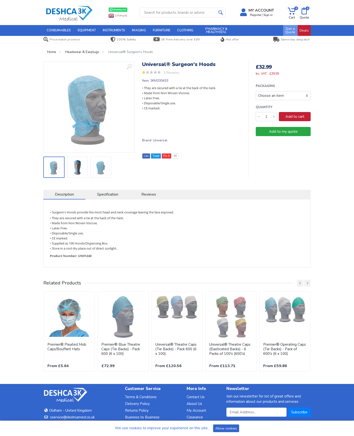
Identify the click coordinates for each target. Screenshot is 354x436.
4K (175, 156)
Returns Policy (137, 410)
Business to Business (142, 417)
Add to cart (294, 116)
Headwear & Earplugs (82, 52)
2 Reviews (171, 72)
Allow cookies (226, 428)
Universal (160, 140)
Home (51, 52)
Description (64, 194)
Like (146, 156)
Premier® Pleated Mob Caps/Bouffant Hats (66, 346)
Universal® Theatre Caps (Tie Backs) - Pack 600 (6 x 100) (176, 349)
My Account (196, 410)
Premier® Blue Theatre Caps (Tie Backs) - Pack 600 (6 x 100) (120, 349)
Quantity (264, 107)
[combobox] (283, 95)
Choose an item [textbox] (271, 95)
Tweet (155, 156)
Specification (107, 194)
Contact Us (195, 397)
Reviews (148, 194)
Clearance (195, 417)
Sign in (268, 14)
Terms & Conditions (141, 397)
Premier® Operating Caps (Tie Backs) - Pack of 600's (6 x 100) (284, 349)
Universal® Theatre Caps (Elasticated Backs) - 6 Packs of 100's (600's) (229, 349)
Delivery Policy (137, 403)
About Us (194, 403)
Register (255, 14)
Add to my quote (283, 131)
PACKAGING (265, 86)
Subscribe (299, 412)
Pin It (166, 156)
